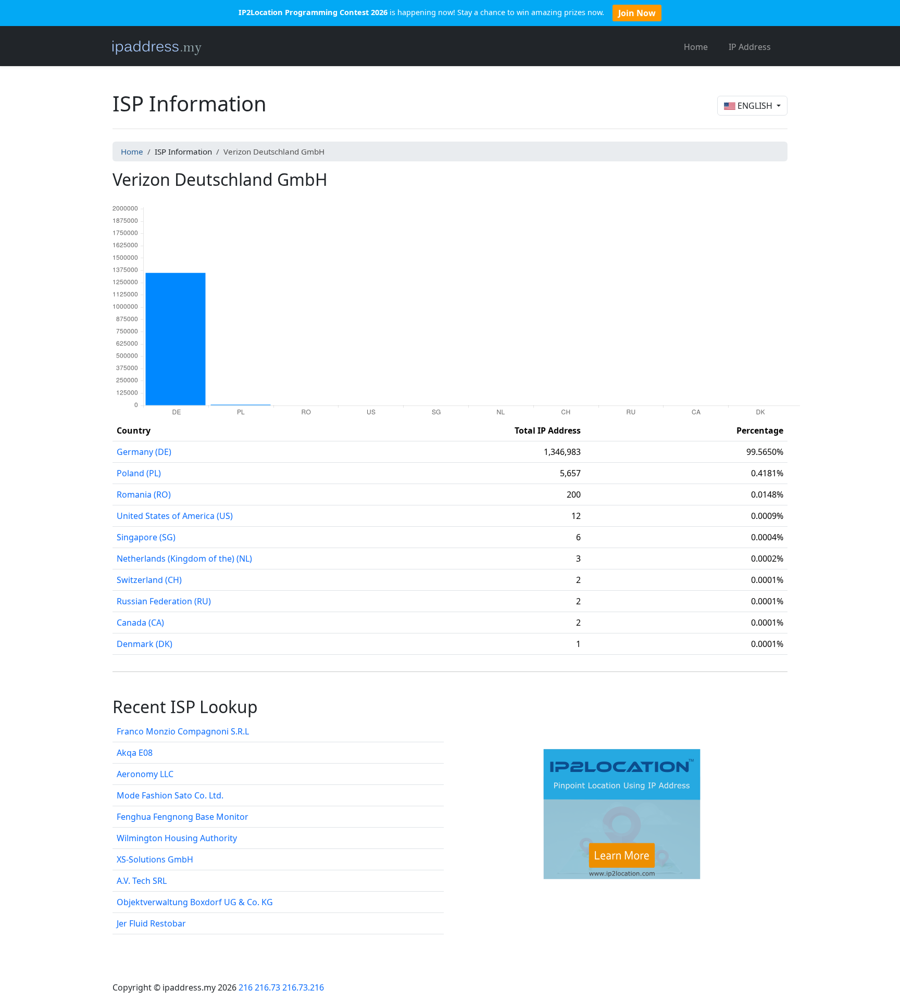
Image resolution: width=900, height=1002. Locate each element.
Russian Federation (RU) (164, 601)
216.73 (267, 987)
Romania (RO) (144, 494)
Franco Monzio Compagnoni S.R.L (183, 731)
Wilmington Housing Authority (177, 838)
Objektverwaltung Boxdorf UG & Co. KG (195, 902)
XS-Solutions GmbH (155, 859)
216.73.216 (303, 987)
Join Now (637, 13)
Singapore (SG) (146, 537)
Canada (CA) (140, 622)
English (754, 105)
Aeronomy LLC (145, 774)
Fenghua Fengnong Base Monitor (182, 816)
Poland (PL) (139, 473)
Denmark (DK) (144, 644)
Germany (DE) (144, 452)
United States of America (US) (175, 516)
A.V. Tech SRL (142, 880)
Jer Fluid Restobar (151, 923)
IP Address (750, 47)
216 (246, 987)
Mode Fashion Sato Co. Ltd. (170, 795)
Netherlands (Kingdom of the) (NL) (184, 558)
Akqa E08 (135, 752)
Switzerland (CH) (149, 580)
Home (696, 47)
